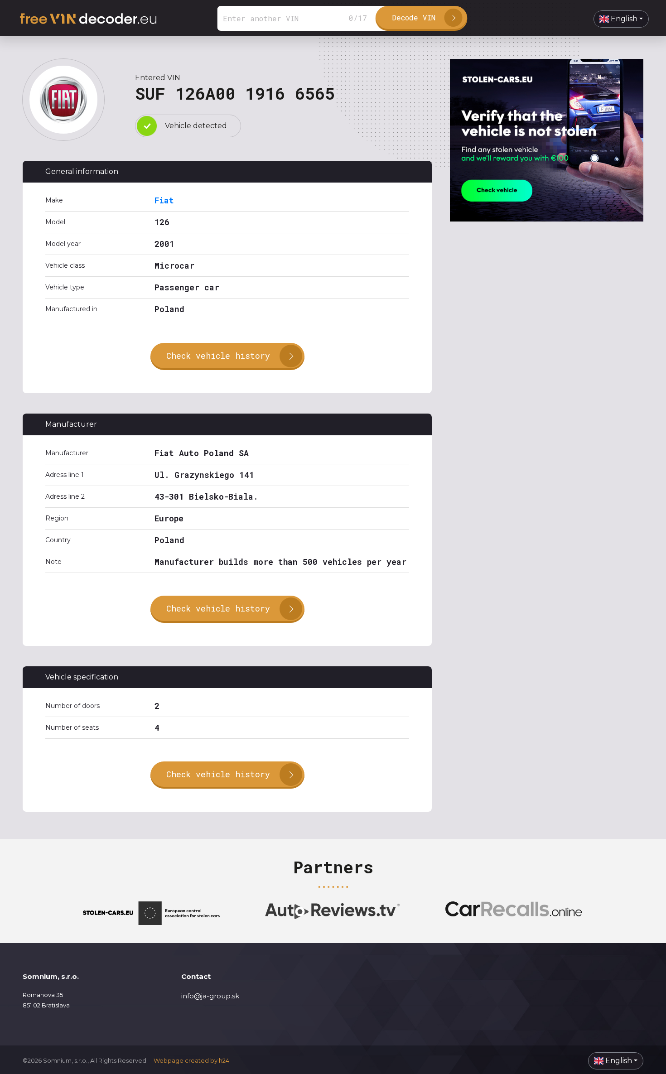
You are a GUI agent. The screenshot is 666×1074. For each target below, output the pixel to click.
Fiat (164, 200)
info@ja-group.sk (210, 996)
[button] (621, 19)
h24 (224, 1060)
